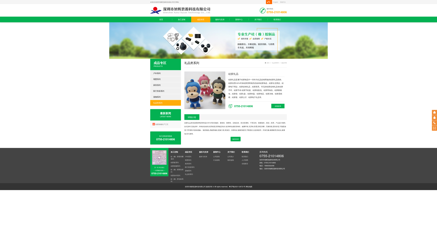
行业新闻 (216, 160)
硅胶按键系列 (175, 166)
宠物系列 (157, 97)
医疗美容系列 (158, 91)
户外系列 (157, 73)
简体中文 (283, 2)
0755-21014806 (271, 155)
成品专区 (200, 19)
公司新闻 (216, 156)
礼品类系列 (157, 102)
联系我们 (277, 19)
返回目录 (235, 139)
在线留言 (245, 163)
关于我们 (258, 19)
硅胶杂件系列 (175, 175)
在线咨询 (278, 106)
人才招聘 (245, 160)
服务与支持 (219, 19)
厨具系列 (157, 85)
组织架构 (230, 160)
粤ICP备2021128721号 (237, 186)
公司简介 (230, 156)
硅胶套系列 (175, 162)
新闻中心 (239, 19)
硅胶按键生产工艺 (162, 124)
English (275, 2)
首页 (161, 19)
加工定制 (181, 19)
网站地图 (249, 186)
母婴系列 (157, 79)
